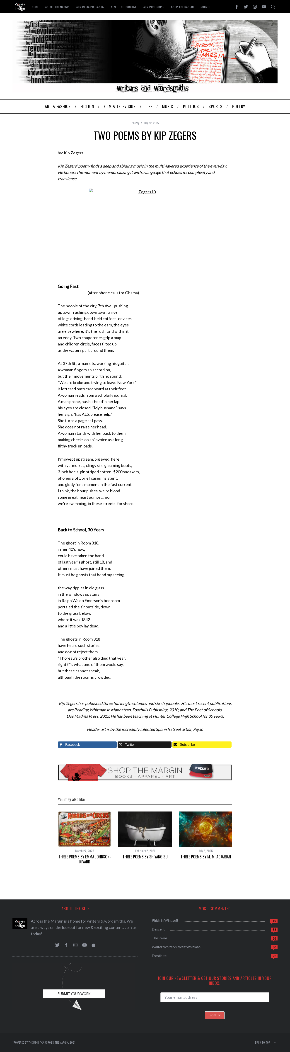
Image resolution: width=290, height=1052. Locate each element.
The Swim (159, 938)
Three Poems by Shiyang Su (145, 857)
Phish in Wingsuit (165, 920)
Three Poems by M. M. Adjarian (206, 857)
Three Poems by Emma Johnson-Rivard (84, 859)
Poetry (135, 122)
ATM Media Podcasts (90, 7)
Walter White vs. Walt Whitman (176, 947)
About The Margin (57, 7)
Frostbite (159, 955)
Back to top (262, 1042)
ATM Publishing (153, 7)
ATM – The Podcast (124, 7)
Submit (205, 7)
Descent (158, 929)
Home (35, 7)
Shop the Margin (182, 7)
